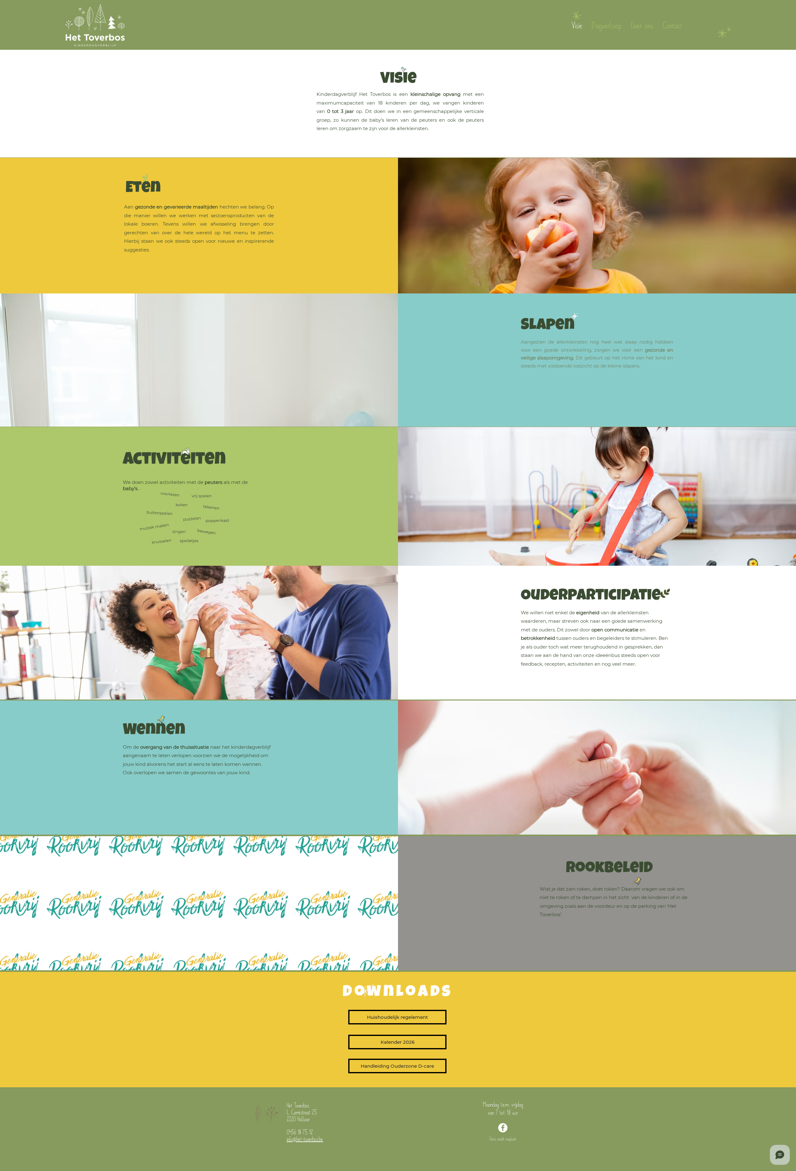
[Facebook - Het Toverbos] (502, 1127)
